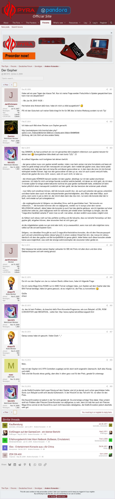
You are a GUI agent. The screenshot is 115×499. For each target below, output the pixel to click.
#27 (111, 332)
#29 (111, 386)
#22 (111, 121)
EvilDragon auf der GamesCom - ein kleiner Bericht (34, 431)
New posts (5, 27)
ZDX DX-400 (15, 454)
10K (45, 434)
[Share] (107, 89)
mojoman (12, 457)
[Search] (111, 22)
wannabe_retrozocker (16, 427)
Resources (73, 22)
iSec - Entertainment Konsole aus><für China (31, 446)
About (6, 22)
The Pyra (16, 22)
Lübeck (17, 114)
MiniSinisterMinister (15, 442)
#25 (111, 277)
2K (44, 449)
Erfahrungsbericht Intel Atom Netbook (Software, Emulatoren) (39, 439)
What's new (58, 22)
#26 (111, 305)
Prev (6, 84)
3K (50, 427)
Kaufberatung (16, 424)
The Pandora (31, 22)
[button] (22, 22)
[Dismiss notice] (111, 33)
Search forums (17, 27)
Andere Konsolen (40, 427)
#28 (111, 360)
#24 (111, 245)
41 (41, 434)
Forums (45, 22)
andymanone (103, 456)
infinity (106, 448)
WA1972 (7, 74)
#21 (111, 89)
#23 (111, 148)
